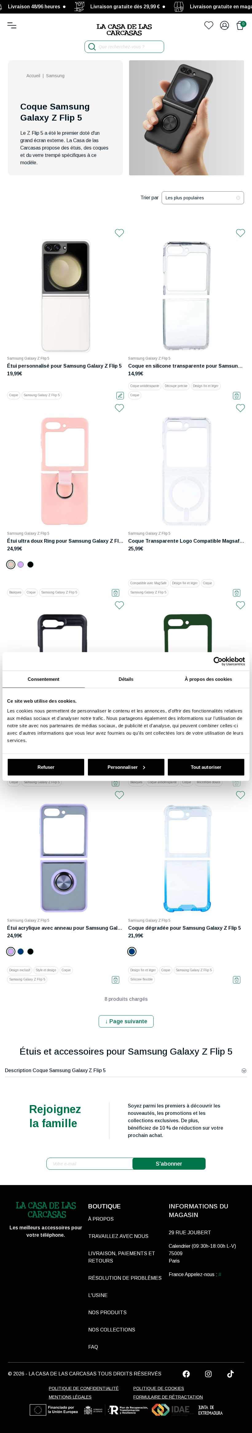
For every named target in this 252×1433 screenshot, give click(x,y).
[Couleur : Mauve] (20, 564)
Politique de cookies (158, 1388)
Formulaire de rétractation (168, 1397)
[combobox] (203, 197)
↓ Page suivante (126, 1021)
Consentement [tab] (43, 679)
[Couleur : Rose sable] (10, 564)
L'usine (98, 1295)
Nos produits (107, 1312)
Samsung (55, 75)
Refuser (46, 766)
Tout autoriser (206, 766)
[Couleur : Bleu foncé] (20, 951)
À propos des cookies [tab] (208, 679)
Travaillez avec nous (118, 1236)
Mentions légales (70, 1397)
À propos (101, 1219)
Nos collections (111, 1329)
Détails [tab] (126, 679)
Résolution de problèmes (125, 1278)
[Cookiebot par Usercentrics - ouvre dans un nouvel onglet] (218, 661)
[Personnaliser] (120, 395)
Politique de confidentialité (84, 1388)
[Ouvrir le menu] (11, 25)
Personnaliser (123, 766)
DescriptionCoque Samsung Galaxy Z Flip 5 (55, 1070)
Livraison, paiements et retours (121, 1257)
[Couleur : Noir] (30, 564)
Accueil (33, 75)
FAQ (93, 1347)
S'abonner (169, 1164)
